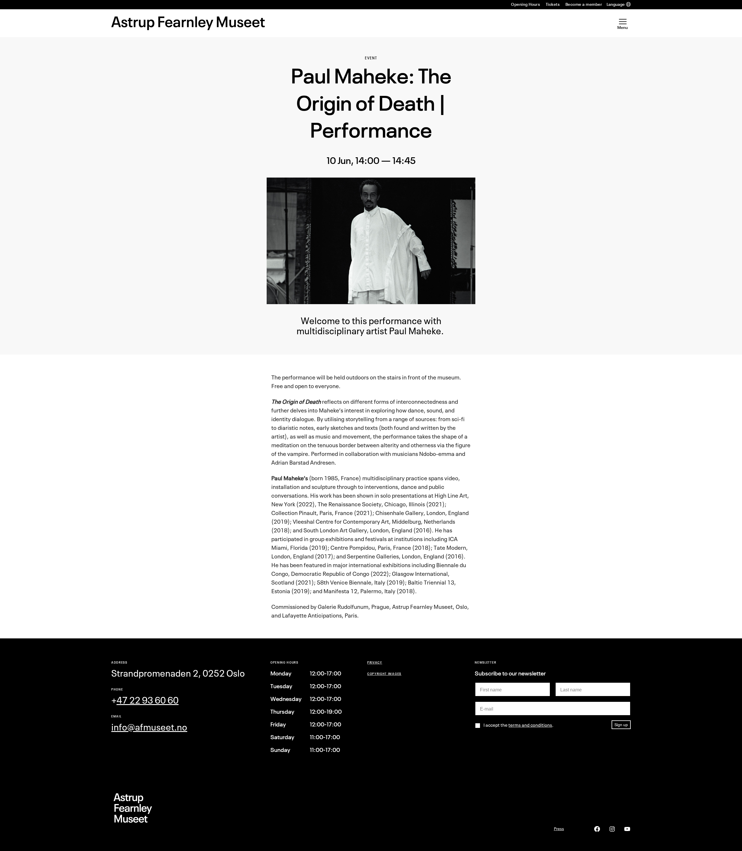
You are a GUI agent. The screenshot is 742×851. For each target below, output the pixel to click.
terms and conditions (530, 725)
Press (559, 828)
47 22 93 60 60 (148, 700)
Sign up (621, 724)
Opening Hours (525, 4)
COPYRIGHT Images (384, 673)
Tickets (553, 4)
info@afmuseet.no (149, 727)
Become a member (583, 4)
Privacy (374, 662)
